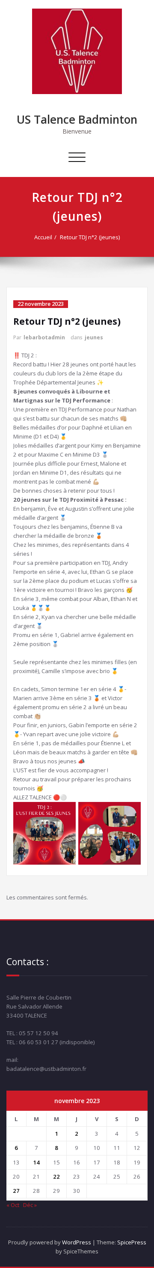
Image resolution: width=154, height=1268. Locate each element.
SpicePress (131, 1242)
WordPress (76, 1242)
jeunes (94, 337)
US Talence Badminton (77, 119)
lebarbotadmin (44, 337)
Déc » (30, 1205)
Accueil (43, 237)
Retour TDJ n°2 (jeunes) (90, 237)
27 (16, 1191)
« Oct (12, 1205)
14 (36, 1162)
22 (56, 1176)
